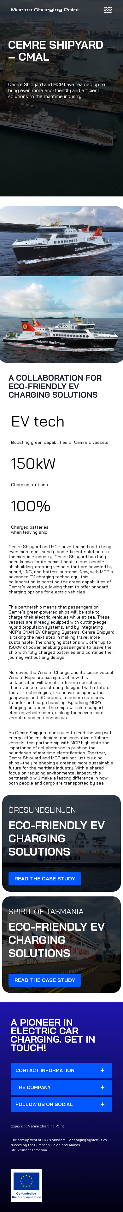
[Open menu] (108, 10)
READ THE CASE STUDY (45, 878)
